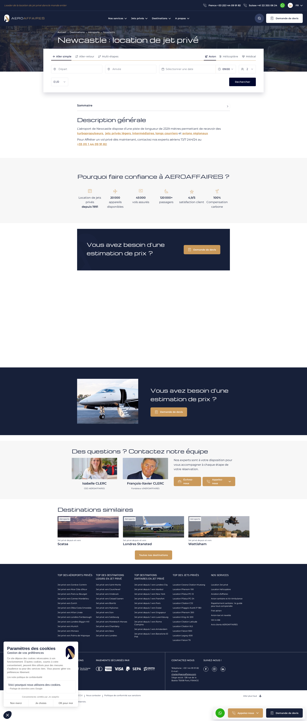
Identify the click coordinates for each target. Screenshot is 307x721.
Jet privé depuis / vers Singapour (150, 612)
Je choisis (40, 703)
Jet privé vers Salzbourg (107, 617)
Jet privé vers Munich (68, 626)
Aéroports (94, 32)
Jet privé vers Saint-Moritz (108, 584)
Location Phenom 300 (183, 612)
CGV (80, 695)
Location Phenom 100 (183, 589)
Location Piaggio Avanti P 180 (187, 608)
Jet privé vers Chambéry (107, 626)
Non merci (16, 703)
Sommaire (84, 105)
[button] (284, 18)
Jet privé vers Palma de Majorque (74, 635)
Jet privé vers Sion (105, 612)
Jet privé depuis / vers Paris (147, 603)
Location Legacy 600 (183, 635)
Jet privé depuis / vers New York (149, 594)
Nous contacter (93, 695)
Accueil (62, 32)
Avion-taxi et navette (221, 615)
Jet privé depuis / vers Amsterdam (150, 629)
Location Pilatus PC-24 (183, 598)
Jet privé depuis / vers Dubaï (147, 608)
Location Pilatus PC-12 (183, 594)
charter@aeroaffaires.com (183, 674)
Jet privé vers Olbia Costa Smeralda (74, 608)
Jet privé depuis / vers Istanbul (148, 589)
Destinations (77, 32)
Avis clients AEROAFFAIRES (224, 624)
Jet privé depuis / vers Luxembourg (151, 617)
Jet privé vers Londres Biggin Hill (73, 621)
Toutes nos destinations (153, 555)
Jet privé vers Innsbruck (107, 594)
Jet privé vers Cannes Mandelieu (73, 598)
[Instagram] (214, 669)
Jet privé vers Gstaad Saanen (109, 598)
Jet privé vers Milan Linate (70, 612)
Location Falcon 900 (182, 631)
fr (297, 5)
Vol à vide (215, 620)
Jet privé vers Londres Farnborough (75, 617)
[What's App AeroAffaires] (282, 5)
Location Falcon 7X (182, 640)
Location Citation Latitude (185, 621)
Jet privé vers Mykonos (107, 608)
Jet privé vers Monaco (68, 631)
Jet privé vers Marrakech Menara (111, 621)
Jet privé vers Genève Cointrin (72, 584)
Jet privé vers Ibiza (105, 631)
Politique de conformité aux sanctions (122, 695)
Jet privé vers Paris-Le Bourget (72, 594)
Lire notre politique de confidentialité (24, 677)
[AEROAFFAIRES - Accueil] (24, 18)
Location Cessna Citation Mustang (189, 584)
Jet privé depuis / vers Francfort (149, 598)
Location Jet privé (219, 584)
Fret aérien (216, 610)
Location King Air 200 (183, 617)
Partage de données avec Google (26, 688)
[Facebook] (205, 669)
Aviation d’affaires (219, 594)
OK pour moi (66, 703)
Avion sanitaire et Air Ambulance (227, 598)
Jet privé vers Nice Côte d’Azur (72, 589)
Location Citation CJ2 (183, 603)
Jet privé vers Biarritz (106, 603)
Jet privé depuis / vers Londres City (151, 584)
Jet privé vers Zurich (67, 603)
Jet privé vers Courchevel (108, 589)
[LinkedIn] (290, 5)
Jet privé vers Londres (106, 635)
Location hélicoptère (221, 589)
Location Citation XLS (183, 626)
